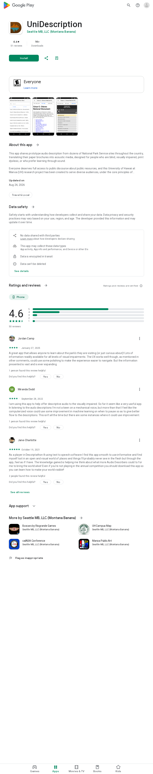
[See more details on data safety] (21, 271)
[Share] (46, 58)
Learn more (30, 88)
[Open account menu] (146, 5)
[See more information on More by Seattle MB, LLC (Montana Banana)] (81, 517)
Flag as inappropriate (26, 558)
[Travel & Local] (20, 195)
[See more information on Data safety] (33, 206)
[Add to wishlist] (56, 58)
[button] (19, 116)
